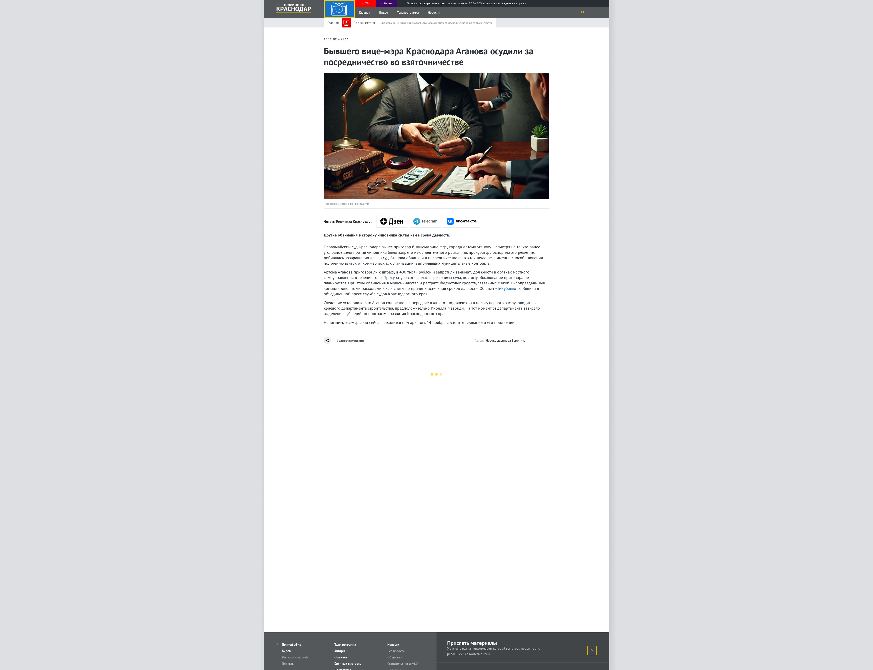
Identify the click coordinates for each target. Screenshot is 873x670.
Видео (383, 12)
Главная (364, 12)
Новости (434, 12)
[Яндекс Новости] (391, 221)
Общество (394, 657)
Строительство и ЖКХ (402, 664)
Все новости (396, 651)
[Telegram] (425, 221)
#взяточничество (350, 340)
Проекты (288, 664)
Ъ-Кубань (505, 288)
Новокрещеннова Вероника (506, 340)
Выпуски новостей (295, 657)
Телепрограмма (408, 12)
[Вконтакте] (461, 221)
